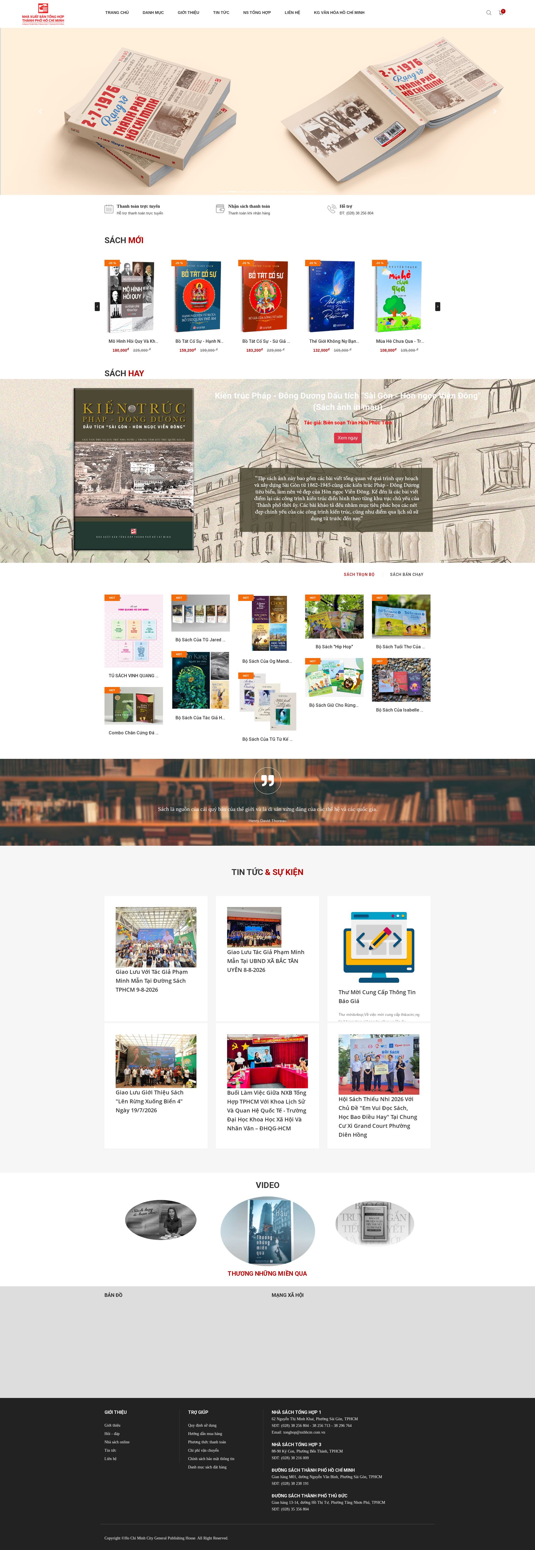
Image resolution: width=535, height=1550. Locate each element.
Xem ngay (348, 426)
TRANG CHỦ (117, 12)
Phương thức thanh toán (207, 1442)
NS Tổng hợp (257, 12)
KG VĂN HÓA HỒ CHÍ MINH (339, 12)
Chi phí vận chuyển (203, 1450)
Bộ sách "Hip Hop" (334, 646)
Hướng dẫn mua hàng (205, 1434)
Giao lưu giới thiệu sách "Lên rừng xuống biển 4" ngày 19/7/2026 (150, 1101)
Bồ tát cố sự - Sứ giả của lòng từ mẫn (267, 341)
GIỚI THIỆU (188, 12)
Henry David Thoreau (267, 820)
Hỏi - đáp (112, 1434)
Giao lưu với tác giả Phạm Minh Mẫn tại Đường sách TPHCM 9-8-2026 (152, 980)
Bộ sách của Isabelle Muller (401, 710)
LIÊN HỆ (292, 12)
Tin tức (110, 1450)
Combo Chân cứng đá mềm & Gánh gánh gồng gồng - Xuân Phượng (134, 732)
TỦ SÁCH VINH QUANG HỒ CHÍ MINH (134, 675)
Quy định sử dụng (202, 1425)
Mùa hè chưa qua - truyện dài (401, 341)
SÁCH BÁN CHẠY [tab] (407, 574)
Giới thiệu (112, 1425)
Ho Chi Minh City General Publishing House (160, 1538)
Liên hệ (110, 1459)
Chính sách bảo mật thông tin (211, 1459)
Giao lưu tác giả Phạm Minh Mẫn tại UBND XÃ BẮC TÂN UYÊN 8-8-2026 (266, 961)
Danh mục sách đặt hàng (207, 1467)
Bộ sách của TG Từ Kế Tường (267, 739)
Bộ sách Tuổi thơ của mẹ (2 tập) (401, 646)
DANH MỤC (153, 12)
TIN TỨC (221, 12)
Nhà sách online (117, 1442)
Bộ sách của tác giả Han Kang (201, 717)
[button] (40, 111)
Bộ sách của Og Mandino (267, 661)
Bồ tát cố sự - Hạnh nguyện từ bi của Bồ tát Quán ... (201, 341)
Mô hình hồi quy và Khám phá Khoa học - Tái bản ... (134, 341)
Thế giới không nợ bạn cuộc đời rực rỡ (334, 341)
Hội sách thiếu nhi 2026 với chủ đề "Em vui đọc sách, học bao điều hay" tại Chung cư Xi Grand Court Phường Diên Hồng (378, 1116)
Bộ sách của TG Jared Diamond (201, 639)
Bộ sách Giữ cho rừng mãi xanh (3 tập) (334, 705)
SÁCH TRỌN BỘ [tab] (359, 574)
